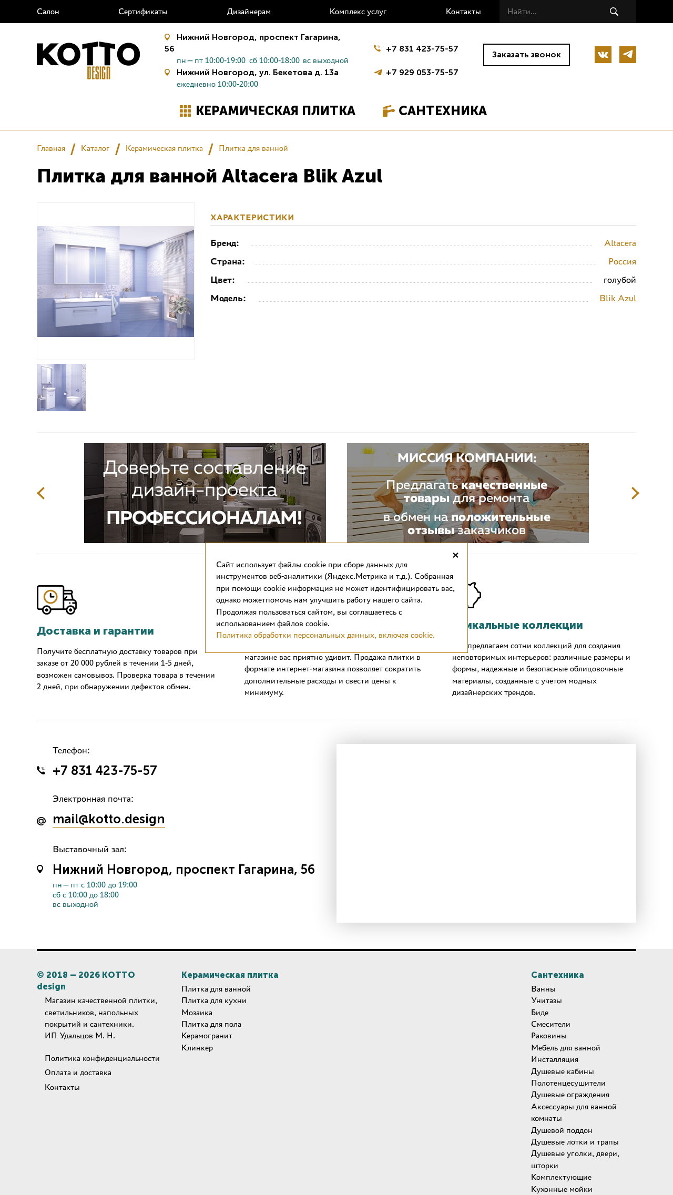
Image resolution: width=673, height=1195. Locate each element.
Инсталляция (554, 1059)
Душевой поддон (562, 1130)
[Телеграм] (627, 54)
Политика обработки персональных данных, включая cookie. (325, 634)
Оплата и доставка (78, 1072)
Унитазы (546, 1000)
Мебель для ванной (565, 1047)
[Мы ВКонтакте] (603, 54)
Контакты (463, 11)
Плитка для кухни (214, 1000)
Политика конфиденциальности (102, 1058)
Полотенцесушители (568, 1082)
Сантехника (443, 110)
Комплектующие (561, 1176)
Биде (539, 1012)
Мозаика (196, 1012)
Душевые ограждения (570, 1094)
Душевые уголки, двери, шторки (575, 1159)
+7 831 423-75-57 (422, 49)
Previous (41, 493)
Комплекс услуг (358, 11)
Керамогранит (206, 1035)
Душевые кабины (562, 1071)
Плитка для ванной (253, 148)
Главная (51, 148)
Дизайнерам (249, 11)
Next (635, 493)
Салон (48, 11)
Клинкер (197, 1047)
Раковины (549, 1035)
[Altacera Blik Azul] (61, 387)
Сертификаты (143, 11)
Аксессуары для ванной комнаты (574, 1112)
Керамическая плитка (275, 110)
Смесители (550, 1023)
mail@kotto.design (109, 819)
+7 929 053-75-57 (422, 71)
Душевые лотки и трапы (575, 1141)
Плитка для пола (211, 1023)
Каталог (95, 148)
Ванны (543, 988)
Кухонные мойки (562, 1188)
